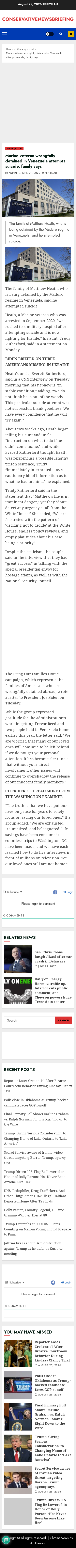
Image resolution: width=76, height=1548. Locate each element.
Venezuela (33, 300)
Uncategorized (14, 148)
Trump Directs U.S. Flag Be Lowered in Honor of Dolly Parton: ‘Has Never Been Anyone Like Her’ (34, 1176)
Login (69, 892)
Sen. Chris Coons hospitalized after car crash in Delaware (18, 959)
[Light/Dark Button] (50, 34)
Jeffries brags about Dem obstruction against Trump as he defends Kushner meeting (33, 1248)
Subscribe (71, 34)
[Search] (61, 34)
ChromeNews (59, 1538)
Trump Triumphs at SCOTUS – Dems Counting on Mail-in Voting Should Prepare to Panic (37, 1229)
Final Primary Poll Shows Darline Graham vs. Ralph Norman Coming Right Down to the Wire (36, 1119)
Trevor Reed (45, 723)
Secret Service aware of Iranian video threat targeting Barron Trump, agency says (35, 1157)
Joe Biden (50, 697)
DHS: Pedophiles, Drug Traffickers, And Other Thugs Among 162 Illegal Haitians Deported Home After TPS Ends (35, 1195)
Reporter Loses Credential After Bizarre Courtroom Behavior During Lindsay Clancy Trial (38, 1086)
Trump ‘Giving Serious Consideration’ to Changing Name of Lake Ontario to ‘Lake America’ (35, 1138)
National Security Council (28, 580)
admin (12, 173)
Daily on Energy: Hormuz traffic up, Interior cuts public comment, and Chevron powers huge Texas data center (18, 990)
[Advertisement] (38, 105)
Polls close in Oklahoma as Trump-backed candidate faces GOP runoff (18, 1385)
